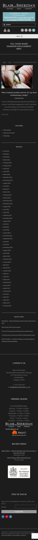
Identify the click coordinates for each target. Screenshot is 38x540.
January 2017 (7, 285)
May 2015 (6, 297)
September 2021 (8, 238)
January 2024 (7, 198)
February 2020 (7, 259)
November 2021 (7, 236)
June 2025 (6, 168)
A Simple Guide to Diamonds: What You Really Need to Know (18, 335)
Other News (6, 136)
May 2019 (6, 265)
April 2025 (6, 171)
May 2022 (6, 227)
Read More (4, 114)
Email (3, 507)
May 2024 (6, 189)
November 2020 (8, 247)
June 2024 (6, 186)
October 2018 (7, 271)
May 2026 (6, 154)
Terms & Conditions (6, 535)
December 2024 (7, 177)
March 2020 (6, 256)
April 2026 (6, 157)
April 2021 (6, 244)
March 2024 (6, 192)
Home (4, 62)
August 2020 (7, 250)
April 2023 (6, 212)
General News (7, 130)
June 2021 (6, 241)
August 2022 (7, 221)
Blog (9, 62)
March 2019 (6, 268)
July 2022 (6, 224)
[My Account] (5, 30)
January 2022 (7, 233)
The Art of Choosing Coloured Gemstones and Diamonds (17, 331)
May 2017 (6, 274)
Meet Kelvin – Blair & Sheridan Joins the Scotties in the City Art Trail (19, 452)
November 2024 (8, 180)
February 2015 (7, 306)
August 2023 (7, 206)
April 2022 (6, 230)
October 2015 (7, 291)
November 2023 (7, 203)
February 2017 (7, 282)
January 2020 (7, 262)
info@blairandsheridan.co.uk (20, 387)
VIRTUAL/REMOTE (12, 20)
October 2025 (7, 166)
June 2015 (6, 294)
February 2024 (7, 195)
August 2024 (7, 183)
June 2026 (6, 151)
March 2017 (6, 279)
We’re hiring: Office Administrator (11, 327)
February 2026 (7, 163)
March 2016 (6, 288)
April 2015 (6, 300)
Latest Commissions (9, 133)
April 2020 (6, 253)
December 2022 (7, 218)
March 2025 (6, 174)
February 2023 (7, 215)
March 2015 (6, 303)
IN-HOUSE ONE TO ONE (24, 17)
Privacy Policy (16, 535)
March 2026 (6, 160)
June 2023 (6, 209)
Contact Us (23, 535)
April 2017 (6, 276)
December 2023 (7, 201)
